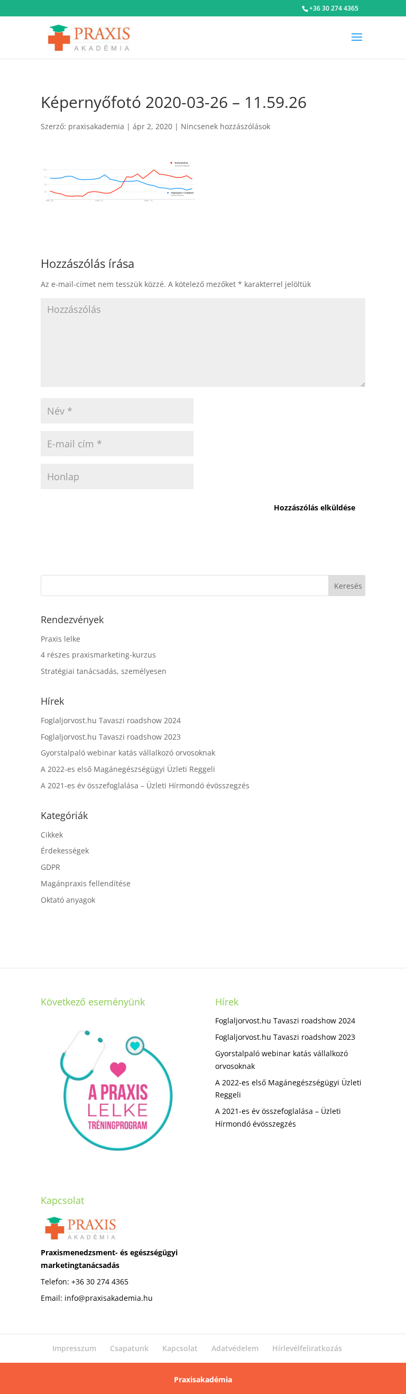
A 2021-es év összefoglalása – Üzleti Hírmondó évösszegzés (145, 785)
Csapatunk (129, 1348)
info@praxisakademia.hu (108, 1298)
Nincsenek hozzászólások (225, 126)
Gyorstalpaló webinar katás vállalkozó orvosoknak (128, 753)
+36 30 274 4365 (333, 8)
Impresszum (74, 1348)
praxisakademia (96, 126)
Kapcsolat (180, 1348)
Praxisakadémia (203, 1379)
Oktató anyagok (68, 900)
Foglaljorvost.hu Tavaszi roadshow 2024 (111, 720)
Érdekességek (65, 851)
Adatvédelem (235, 1348)
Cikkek (52, 835)
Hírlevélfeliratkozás (307, 1348)
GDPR (50, 867)
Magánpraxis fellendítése (86, 883)
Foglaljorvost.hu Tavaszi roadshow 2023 (111, 737)
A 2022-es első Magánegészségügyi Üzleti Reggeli (128, 769)
